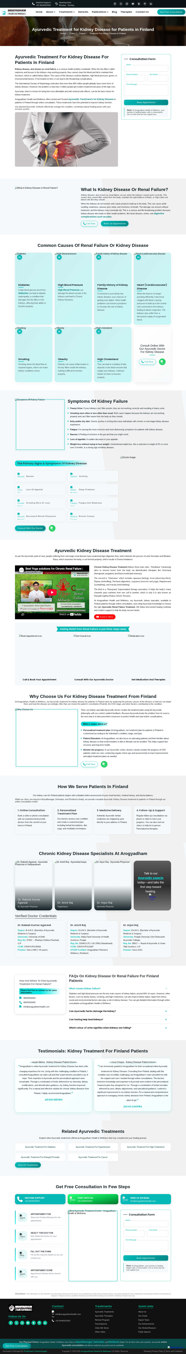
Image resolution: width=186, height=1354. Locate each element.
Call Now (90, 223)
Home (39, 11)
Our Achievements (146, 1324)
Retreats (83, 11)
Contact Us (142, 11)
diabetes (23, 293)
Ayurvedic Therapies (104, 1316)
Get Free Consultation (171, 12)
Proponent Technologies (35, 1351)
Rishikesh (114, 1342)
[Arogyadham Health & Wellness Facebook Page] (115, 4)
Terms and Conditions (174, 1351)
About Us (142, 1312)
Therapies (126, 11)
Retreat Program (102, 1320)
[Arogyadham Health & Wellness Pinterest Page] (145, 4)
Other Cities (100, 1332)
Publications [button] (99, 11)
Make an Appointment (115, 223)
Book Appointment (146, 102)
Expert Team (143, 1320)
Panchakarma (101, 1324)
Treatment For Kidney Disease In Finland (107, 33)
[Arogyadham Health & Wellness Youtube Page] (133, 4)
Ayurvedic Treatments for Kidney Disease (91, 99)
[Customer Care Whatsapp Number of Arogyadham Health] (152, 897)
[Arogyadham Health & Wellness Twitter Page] (121, 4)
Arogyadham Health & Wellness (96, 1351)
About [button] (49, 11)
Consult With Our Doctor (30, 528)
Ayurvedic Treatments (104, 1312)
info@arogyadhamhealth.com (36, 1007)
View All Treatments (28, 1165)
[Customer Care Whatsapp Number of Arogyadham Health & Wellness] (162, 361)
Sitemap (147, 1351)
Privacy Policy (158, 1351)
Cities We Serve (102, 1328)
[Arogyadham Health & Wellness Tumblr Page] (139, 4)
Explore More (106, 617)
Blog (114, 11)
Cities (72, 33)
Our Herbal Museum (147, 1328)
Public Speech (144, 1332)
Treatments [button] (65, 11)
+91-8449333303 (62, 1321)
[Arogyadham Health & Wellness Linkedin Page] (151, 4)
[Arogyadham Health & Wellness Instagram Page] (127, 4)
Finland (82, 33)
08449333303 (29, 998)
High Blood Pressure (69, 289)
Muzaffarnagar (84, 1342)
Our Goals (142, 1316)
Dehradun (99, 1342)
